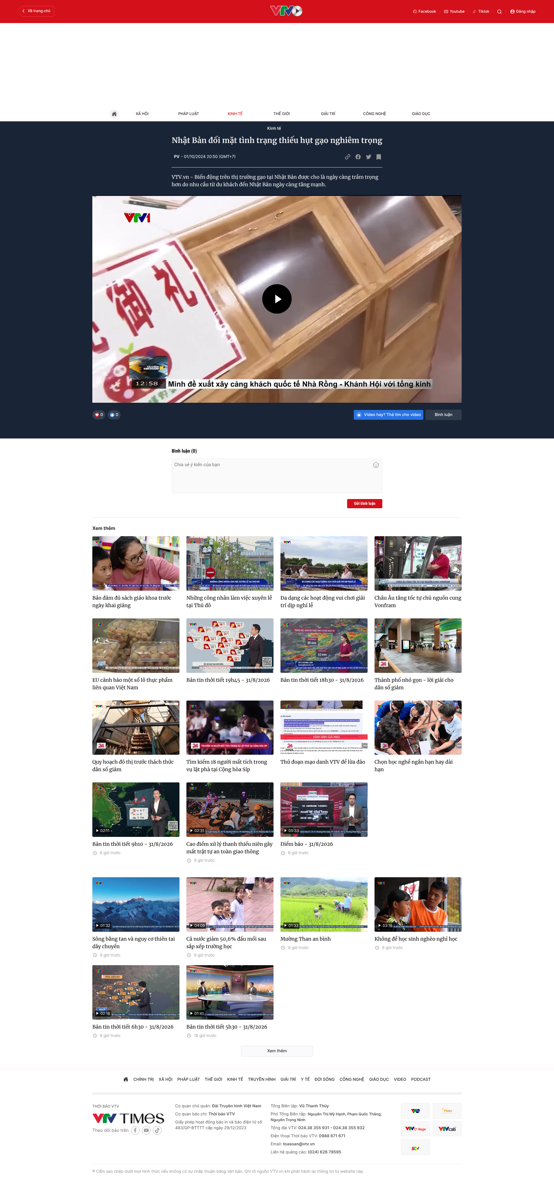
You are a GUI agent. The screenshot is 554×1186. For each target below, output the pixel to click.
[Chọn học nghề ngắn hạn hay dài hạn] (418, 728)
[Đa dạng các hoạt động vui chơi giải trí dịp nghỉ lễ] (324, 563)
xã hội (166, 1079)
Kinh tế (235, 114)
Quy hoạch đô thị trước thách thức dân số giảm (133, 766)
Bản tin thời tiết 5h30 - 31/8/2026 (226, 1027)
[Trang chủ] (125, 1080)
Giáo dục (421, 114)
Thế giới (282, 114)
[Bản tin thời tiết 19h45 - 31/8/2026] (230, 645)
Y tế (305, 1079)
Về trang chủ (39, 11)
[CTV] (415, 1128)
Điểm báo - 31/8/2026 (306, 844)
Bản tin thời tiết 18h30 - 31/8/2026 (322, 680)
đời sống (325, 1079)
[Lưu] (378, 156)
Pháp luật (188, 114)
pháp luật (188, 1079)
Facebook (427, 11)
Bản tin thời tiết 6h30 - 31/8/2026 (133, 1027)
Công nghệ (374, 114)
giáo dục (379, 1079)
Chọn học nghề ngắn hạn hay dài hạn (414, 766)
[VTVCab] (447, 1128)
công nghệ (352, 1079)
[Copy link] (347, 156)
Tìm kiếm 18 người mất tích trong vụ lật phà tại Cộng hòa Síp (226, 766)
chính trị (143, 1079)
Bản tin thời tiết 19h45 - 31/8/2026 (228, 680)
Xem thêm (103, 528)
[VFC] (415, 1111)
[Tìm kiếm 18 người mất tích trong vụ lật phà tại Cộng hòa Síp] (230, 728)
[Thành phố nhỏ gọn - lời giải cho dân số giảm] (418, 645)
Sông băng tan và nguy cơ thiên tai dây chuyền (133, 943)
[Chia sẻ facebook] (358, 156)
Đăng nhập (526, 11)
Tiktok (483, 11)
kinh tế (235, 1079)
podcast (421, 1079)
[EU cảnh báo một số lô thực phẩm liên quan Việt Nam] (135, 645)
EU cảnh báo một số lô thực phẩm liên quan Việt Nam (132, 684)
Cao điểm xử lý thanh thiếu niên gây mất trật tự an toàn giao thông (229, 848)
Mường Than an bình (305, 939)
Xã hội (142, 114)
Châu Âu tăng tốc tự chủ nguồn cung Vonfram (418, 602)
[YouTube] (146, 1130)
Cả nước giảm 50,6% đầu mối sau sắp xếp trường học (226, 943)
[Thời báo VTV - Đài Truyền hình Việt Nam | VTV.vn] (129, 1118)
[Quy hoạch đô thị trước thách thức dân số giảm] (135, 728)
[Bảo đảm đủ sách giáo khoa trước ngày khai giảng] (135, 563)
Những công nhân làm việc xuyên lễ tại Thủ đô (229, 602)
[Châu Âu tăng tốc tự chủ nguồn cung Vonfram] (418, 563)
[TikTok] (157, 1130)
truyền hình (262, 1079)
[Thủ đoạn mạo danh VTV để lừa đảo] (324, 728)
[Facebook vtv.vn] (135, 1130)
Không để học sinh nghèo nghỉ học (416, 939)
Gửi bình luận (364, 503)
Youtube (457, 11)
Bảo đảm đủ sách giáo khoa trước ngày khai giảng (131, 602)
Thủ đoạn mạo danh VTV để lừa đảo (322, 762)
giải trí (288, 1079)
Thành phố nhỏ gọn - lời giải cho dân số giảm (414, 684)
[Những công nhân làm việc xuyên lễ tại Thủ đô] (230, 563)
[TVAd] (447, 1111)
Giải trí (328, 114)
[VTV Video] (286, 11)
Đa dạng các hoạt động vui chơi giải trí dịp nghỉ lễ (322, 602)
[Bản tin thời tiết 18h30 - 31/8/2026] (324, 645)
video (400, 1079)
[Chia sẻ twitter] (368, 156)
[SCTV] (415, 1147)
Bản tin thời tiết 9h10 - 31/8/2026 (132, 844)
